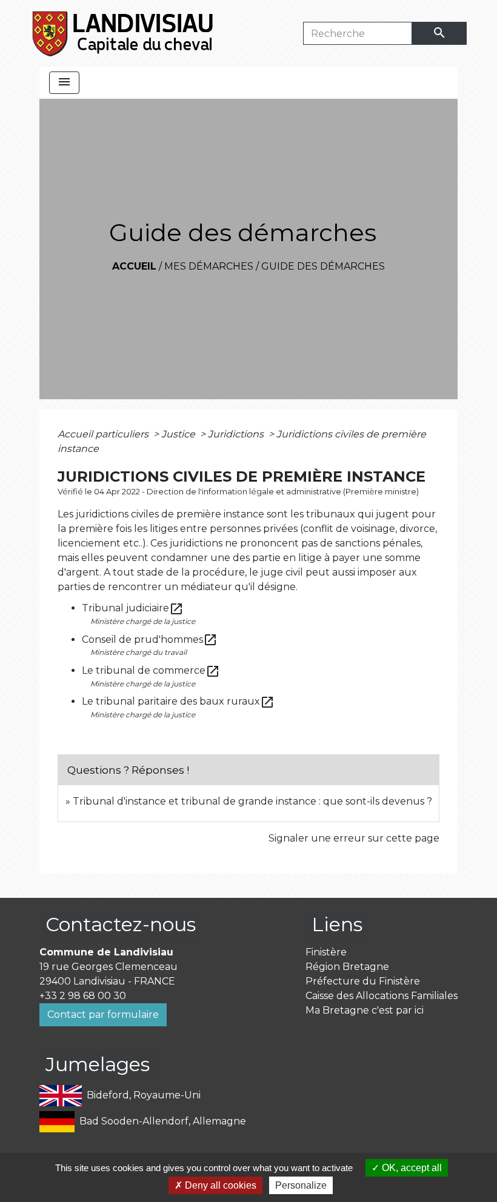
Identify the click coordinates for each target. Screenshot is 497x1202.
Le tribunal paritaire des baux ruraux (178, 701)
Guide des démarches (323, 266)
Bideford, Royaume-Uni (144, 1095)
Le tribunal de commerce (151, 670)
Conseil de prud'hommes (150, 639)
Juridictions (237, 434)
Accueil (134, 266)
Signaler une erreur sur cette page (354, 838)
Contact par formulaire (103, 1014)
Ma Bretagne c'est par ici (364, 1010)
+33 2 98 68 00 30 (82, 995)
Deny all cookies (219, 1185)
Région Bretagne (347, 966)
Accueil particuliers (104, 434)
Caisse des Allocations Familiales (381, 995)
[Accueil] (123, 33)
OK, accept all (410, 1168)
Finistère (326, 952)
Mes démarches (208, 266)
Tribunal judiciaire (133, 608)
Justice (179, 434)
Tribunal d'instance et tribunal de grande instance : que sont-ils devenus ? (252, 801)
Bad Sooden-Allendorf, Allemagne (162, 1121)
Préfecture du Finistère (362, 981)
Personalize (301, 1185)
